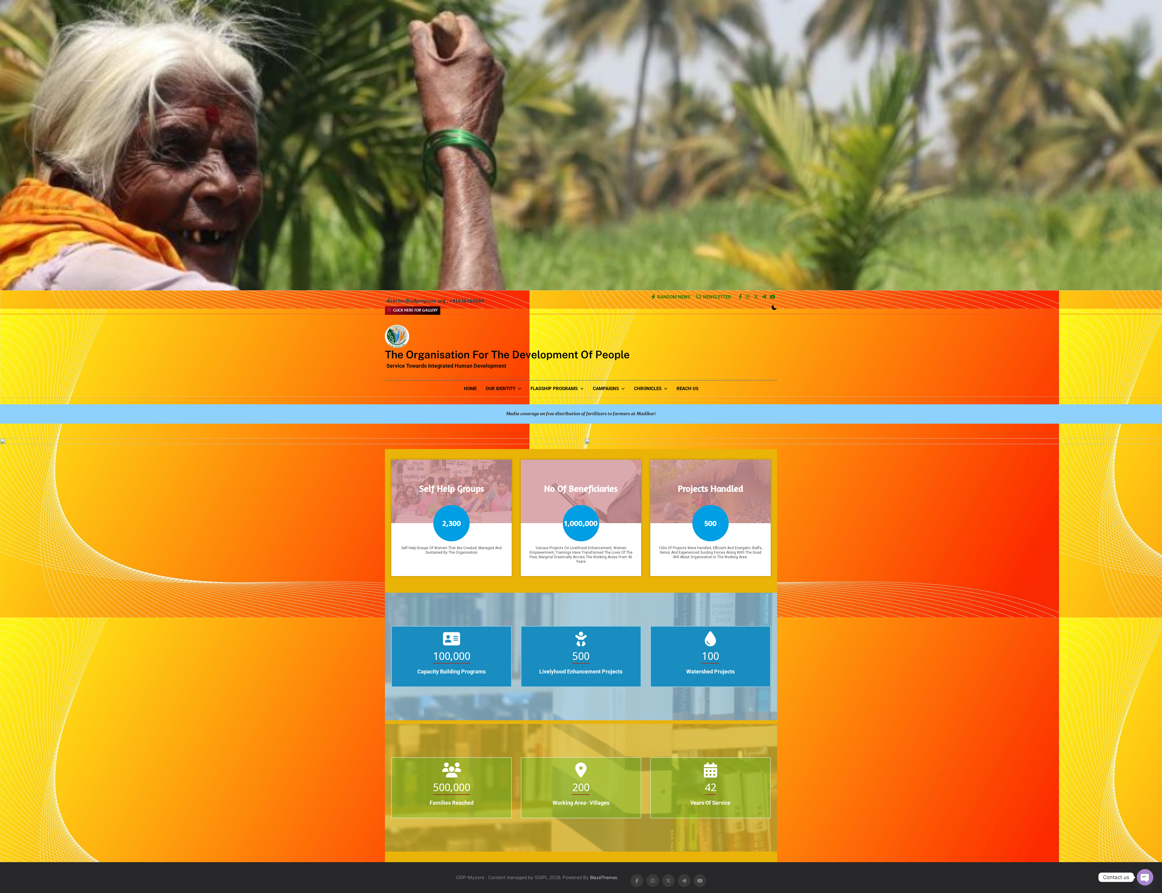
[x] (756, 297)
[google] (764, 297)
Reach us (687, 388)
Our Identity (500, 388)
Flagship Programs (554, 388)
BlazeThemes (603, 877)
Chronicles (647, 388)
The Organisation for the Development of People (507, 354)
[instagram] (748, 297)
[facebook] (740, 297)
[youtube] (772, 297)
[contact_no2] (435, 303)
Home (470, 388)
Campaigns (606, 388)
